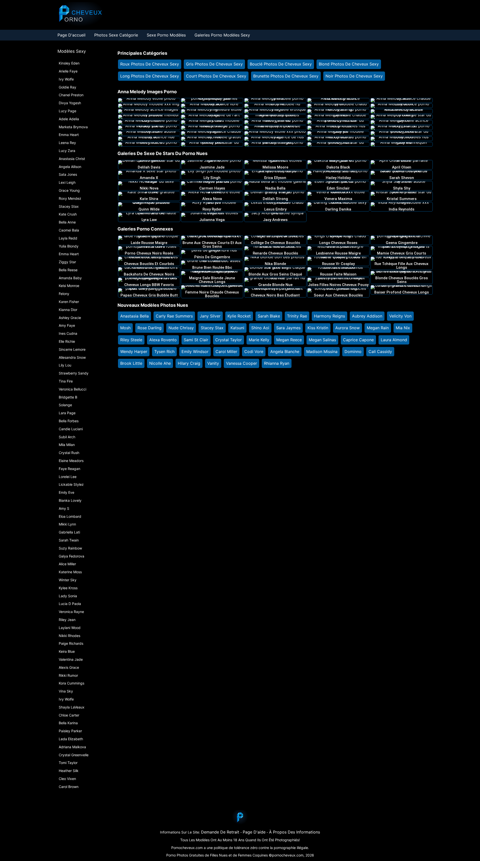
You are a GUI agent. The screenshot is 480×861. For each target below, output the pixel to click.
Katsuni (237, 327)
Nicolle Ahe (160, 363)
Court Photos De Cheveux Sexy (216, 76)
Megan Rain (378, 327)
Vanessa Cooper (241, 363)
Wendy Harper (133, 351)
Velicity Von (400, 316)
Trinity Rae (297, 316)
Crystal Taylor (228, 339)
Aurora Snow (347, 327)
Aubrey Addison (367, 316)
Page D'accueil (72, 35)
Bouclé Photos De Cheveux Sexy (281, 64)
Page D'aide (254, 832)
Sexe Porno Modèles (166, 35)
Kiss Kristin (318, 327)
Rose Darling (150, 327)
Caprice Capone (358, 339)
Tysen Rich (164, 351)
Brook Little (131, 363)
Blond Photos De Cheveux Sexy (349, 64)
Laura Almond (394, 339)
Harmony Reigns (329, 316)
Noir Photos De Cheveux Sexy (354, 76)
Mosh (125, 327)
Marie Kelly (259, 339)
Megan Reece (289, 339)
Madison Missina (322, 351)
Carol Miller (226, 351)
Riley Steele (131, 339)
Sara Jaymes (288, 327)
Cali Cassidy (380, 351)
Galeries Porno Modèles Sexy (222, 35)
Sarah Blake (269, 316)
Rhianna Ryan (276, 363)
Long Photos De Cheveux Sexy (149, 76)
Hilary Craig (189, 363)
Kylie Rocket (239, 316)
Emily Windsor (195, 351)
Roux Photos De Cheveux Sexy (149, 64)
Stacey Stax (212, 327)
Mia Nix (403, 327)
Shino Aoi (260, 327)
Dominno (353, 351)
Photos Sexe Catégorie (116, 35)
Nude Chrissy (181, 327)
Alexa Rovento (163, 339)
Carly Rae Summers (174, 316)
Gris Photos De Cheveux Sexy (214, 64)
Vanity (213, 363)
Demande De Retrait (220, 832)
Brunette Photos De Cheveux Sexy (285, 76)
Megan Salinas (322, 339)
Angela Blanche (284, 351)
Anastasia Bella (134, 316)
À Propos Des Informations (294, 832)
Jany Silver (210, 316)
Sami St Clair (196, 339)
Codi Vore (253, 351)
